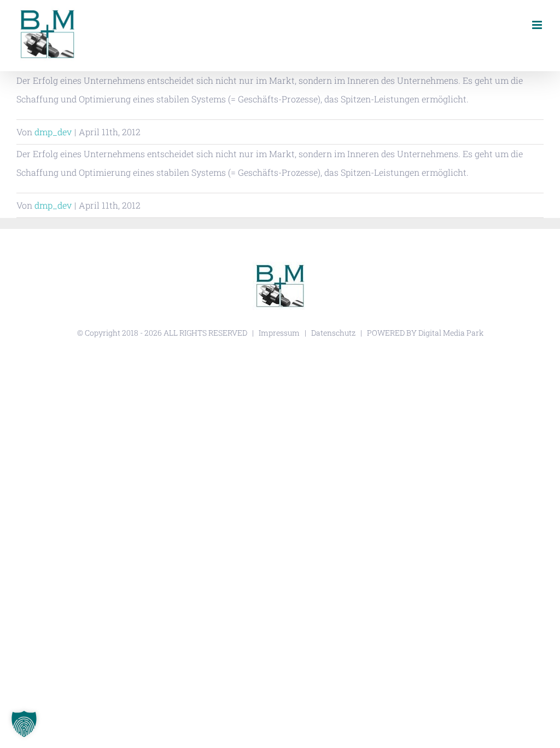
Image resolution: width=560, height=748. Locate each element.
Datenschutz (333, 332)
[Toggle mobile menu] (538, 25)
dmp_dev (53, 131)
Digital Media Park (450, 332)
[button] (24, 724)
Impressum (279, 332)
